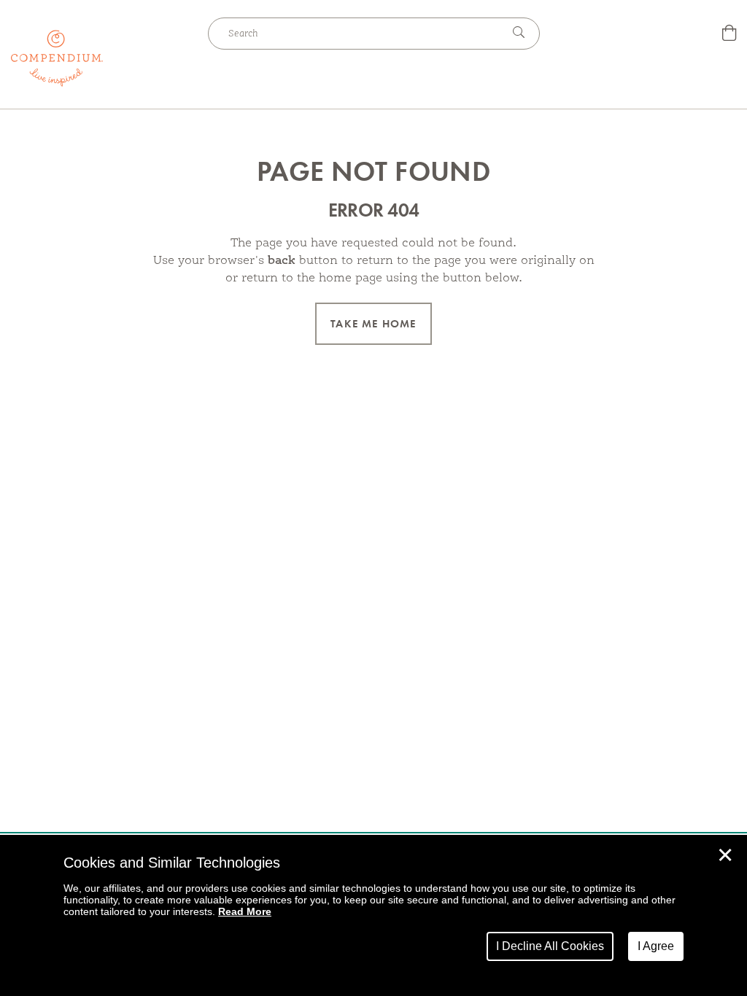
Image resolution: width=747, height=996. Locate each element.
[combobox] (355, 33)
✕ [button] (725, 855)
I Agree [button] (656, 946)
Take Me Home (373, 323)
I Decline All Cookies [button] (550, 946)
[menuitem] (729, 34)
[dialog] (373, 915)
